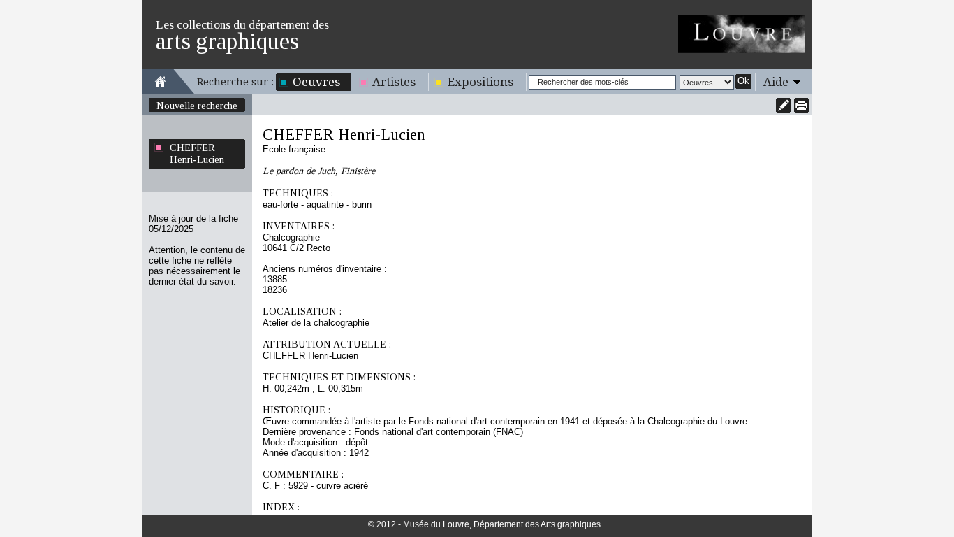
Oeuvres (316, 82)
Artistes (394, 82)
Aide (775, 82)
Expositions (480, 82)
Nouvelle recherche (196, 105)
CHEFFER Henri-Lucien (197, 153)
